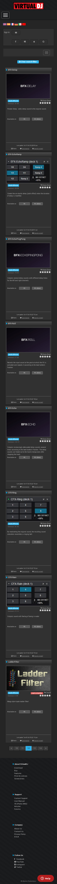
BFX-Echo (12, 408)
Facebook (19, 859)
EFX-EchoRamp (14, 154)
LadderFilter (13, 662)
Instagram (20, 864)
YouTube (20, 862)
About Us (18, 829)
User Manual (19, 801)
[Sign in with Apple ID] (34, 41)
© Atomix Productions (28, 881)
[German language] (16, 24)
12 (29, 748)
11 (23, 748)
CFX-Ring (12, 493)
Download (18, 768)
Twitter (19, 867)
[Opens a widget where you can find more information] (45, 878)
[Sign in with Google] (43, 41)
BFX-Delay (12, 70)
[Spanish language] (8, 24)
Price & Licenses (20, 776)
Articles (17, 806)
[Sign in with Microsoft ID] (25, 41)
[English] (4, 24)
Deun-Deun (47, 100)
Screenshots (19, 779)
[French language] (12, 24)
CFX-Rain (12, 577)
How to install (38, 148)
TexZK (48, 692)
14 (40, 748)
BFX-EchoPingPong (16, 239)
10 (17, 748)
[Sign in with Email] (16, 32)
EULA (16, 837)
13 (34, 748)
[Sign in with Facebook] (16, 41)
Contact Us (18, 831)
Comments (25, 148)
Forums (17, 809)
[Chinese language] (24, 24)
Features (17, 773)
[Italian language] (20, 24)
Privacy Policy (20, 834)
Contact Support (21, 798)
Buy (15, 771)
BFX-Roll (12, 324)
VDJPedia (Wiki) (20, 804)
